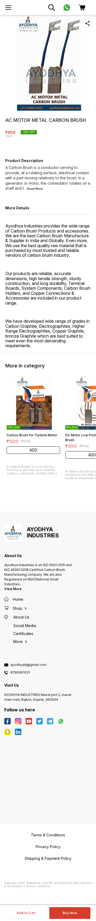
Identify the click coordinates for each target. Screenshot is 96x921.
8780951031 (20, 672)
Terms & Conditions (37, 886)
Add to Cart (26, 913)
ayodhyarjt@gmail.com (28, 665)
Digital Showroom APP (60, 883)
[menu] (8, 7)
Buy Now (70, 913)
